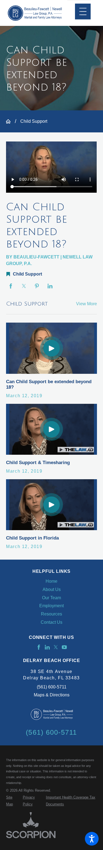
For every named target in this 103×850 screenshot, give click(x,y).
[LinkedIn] (47, 647)
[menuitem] (51, 581)
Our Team (51, 597)
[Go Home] (10, 121)
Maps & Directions (51, 695)
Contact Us (51, 622)
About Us (52, 589)
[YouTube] (64, 647)
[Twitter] (55, 647)
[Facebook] (38, 647)
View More (86, 303)
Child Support (33, 121)
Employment (51, 605)
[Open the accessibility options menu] (92, 839)
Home (51, 581)
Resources (51, 614)
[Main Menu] (83, 11)
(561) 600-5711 (51, 687)
